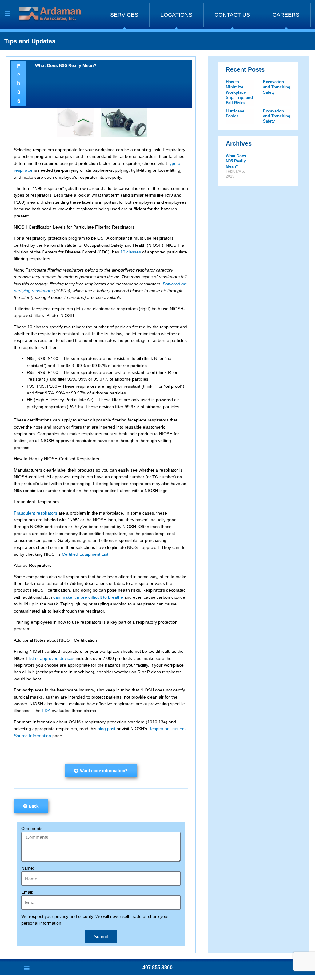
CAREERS (286, 15)
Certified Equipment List (85, 554)
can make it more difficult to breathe (88, 597)
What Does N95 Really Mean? (236, 161)
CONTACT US (232, 15)
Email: (27, 892)
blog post (106, 728)
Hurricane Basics (235, 114)
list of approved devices (51, 658)
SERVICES (124, 15)
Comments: (32, 828)
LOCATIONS (176, 15)
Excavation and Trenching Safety (276, 87)
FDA (46, 710)
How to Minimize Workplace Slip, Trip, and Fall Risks (239, 92)
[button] (101, 770)
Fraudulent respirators (35, 513)
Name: (27, 868)
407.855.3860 (157, 967)
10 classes (130, 251)
